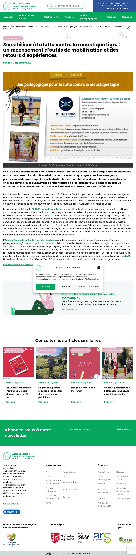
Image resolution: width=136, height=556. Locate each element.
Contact (127, 17)
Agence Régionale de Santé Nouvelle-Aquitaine (30, 240)
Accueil (8, 17)
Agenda (111, 17)
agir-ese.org (68, 309)
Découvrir (10, 402)
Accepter (45, 286)
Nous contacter (11, 503)
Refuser (66, 286)
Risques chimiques (30, 26)
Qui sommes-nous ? (26, 17)
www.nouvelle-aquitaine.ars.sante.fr (23, 264)
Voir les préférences (89, 286)
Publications (51, 17)
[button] (99, 267)
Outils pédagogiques (88, 17)
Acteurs (69, 17)
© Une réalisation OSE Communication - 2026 (71, 553)
